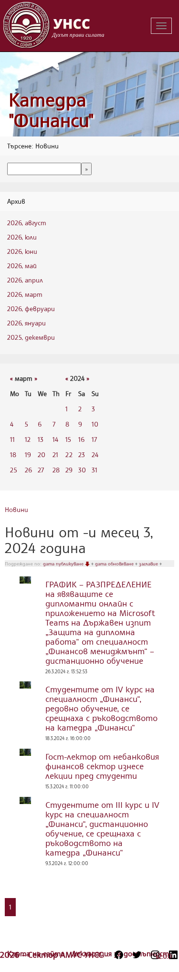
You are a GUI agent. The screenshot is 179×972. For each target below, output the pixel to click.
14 (55, 439)
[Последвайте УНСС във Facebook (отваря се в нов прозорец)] (119, 955)
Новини (16, 509)
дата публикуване (64, 563)
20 (41, 454)
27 (41, 470)
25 (13, 470)
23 (81, 454)
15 (68, 439)
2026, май (22, 265)
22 (69, 454)
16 (81, 439)
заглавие (149, 563)
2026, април (25, 280)
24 (95, 454)
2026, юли (22, 237)
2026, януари (26, 323)
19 (28, 454)
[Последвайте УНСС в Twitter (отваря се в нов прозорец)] (137, 955)
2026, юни (22, 251)
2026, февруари (31, 308)
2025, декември (31, 337)
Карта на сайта (37, 953)
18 (13, 454)
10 (95, 424)
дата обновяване (115, 563)
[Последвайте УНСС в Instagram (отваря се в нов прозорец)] (155, 955)
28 (56, 470)
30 (82, 470)
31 (94, 470)
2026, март (24, 294)
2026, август (26, 223)
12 (28, 439)
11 (12, 439)
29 (69, 470)
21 (55, 454)
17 (94, 439)
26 (28, 470)
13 (40, 439)
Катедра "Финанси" (51, 110)
